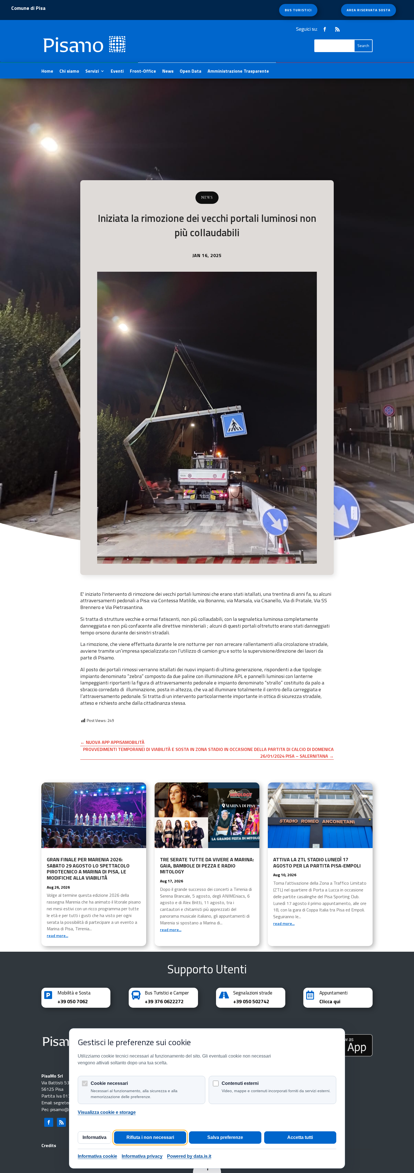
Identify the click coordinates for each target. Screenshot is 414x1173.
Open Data (190, 71)
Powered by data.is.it (189, 1156)
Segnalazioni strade (252, 992)
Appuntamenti (333, 992)
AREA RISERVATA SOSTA (368, 10)
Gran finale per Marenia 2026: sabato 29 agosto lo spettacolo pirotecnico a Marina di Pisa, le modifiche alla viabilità (88, 869)
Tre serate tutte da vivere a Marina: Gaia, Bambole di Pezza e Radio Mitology (207, 865)
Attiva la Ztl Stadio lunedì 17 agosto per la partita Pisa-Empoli (317, 862)
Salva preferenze (225, 1137)
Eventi (117, 71)
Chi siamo (69, 71)
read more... (57, 935)
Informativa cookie (97, 1156)
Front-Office (143, 71)
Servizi (92, 71)
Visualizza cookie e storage (107, 1112)
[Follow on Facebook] (324, 29)
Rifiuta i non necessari (150, 1137)
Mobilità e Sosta (74, 992)
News (167, 71)
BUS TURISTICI (298, 10)
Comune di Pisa (28, 9)
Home (47, 71)
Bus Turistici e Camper (167, 992)
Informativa (94, 1137)
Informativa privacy (142, 1156)
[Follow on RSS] (337, 29)
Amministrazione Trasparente (238, 71)
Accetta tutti (300, 1137)
